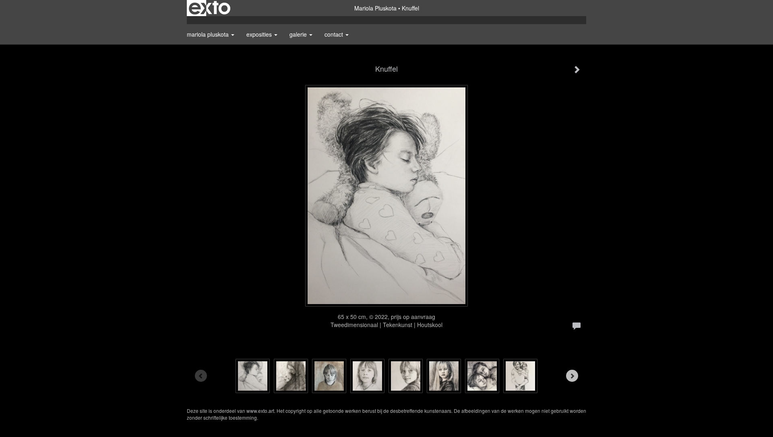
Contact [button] (334, 34)
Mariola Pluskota (375, 8)
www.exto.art (260, 410)
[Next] (572, 376)
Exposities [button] (259, 34)
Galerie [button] (298, 34)
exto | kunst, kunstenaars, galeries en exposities (209, 8)
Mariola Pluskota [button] (208, 34)
